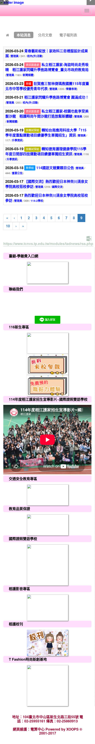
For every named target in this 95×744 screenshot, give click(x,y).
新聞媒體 (28, 75)
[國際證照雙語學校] (47, 564)
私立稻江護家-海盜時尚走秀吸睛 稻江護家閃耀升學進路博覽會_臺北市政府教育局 (47, 67)
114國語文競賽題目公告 (55, 167)
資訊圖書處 (32, 65)
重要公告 (17, 173)
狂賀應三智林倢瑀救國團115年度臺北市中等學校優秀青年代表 (47, 86)
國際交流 (57, 187)
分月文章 (45, 34)
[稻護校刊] (47, 642)
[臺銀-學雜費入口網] (47, 272)
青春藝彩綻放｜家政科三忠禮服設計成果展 (46, 53)
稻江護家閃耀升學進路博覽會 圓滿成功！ (56, 97)
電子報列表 (68, 34)
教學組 (30, 168)
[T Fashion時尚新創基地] (47, 685)
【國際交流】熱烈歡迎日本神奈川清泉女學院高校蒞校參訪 (46, 184)
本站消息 (24, 34)
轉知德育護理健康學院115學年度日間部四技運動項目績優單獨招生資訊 (45, 151)
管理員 (15, 56)
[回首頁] (7, 35)
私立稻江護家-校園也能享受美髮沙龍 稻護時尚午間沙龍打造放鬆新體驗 (47, 113)
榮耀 (28, 84)
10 (8, 225)
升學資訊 (17, 140)
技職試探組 (32, 130)
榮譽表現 (71, 89)
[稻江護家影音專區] (47, 607)
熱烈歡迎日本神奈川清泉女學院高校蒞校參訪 (46, 198)
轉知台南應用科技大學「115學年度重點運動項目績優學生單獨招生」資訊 (45, 132)
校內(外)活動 (34, 56)
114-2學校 (37, 201)
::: (4, 23)
